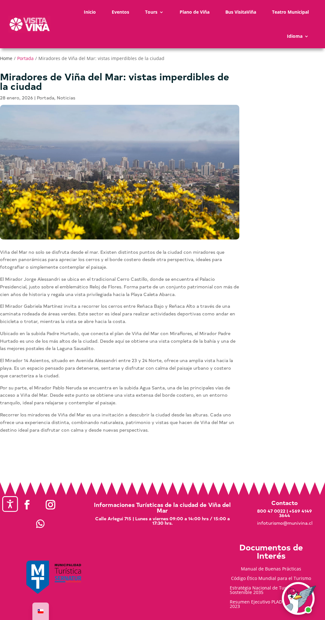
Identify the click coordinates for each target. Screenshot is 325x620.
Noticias (66, 98)
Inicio (90, 12)
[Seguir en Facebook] (26, 504)
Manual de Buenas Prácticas (271, 569)
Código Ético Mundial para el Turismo (271, 578)
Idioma (294, 36)
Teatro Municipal (290, 12)
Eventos (120, 12)
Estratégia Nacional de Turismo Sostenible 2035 (263, 590)
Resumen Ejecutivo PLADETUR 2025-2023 (268, 604)
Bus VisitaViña (240, 12)
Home (6, 58)
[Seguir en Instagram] (50, 504)
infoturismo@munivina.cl (284, 523)
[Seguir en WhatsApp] (40, 523)
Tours (151, 12)
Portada (25, 58)
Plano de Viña (194, 12)
